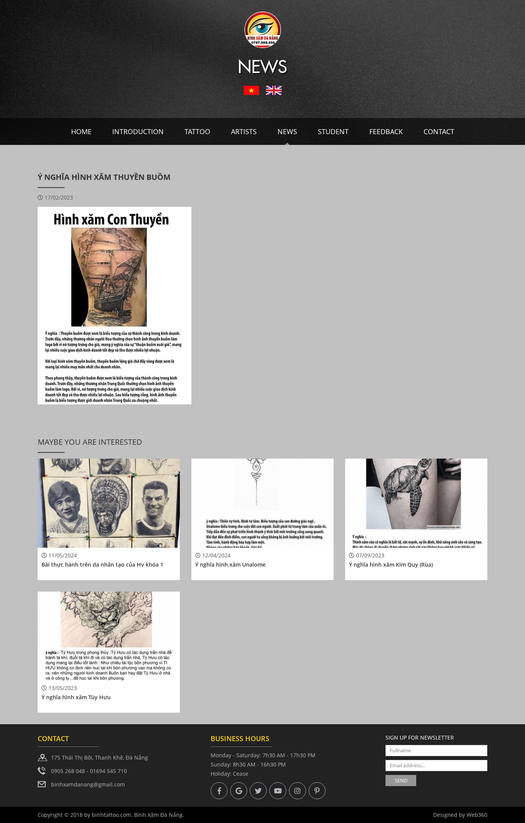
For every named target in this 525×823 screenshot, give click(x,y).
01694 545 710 (108, 771)
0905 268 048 (68, 771)
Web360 (477, 814)
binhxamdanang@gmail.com (88, 784)
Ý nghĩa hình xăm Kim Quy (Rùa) (391, 564)
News (287, 131)
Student (333, 131)
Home (81, 131)
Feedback (386, 131)
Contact (439, 131)
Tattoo (197, 131)
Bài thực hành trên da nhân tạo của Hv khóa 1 (102, 564)
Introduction (138, 131)
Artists (244, 131)
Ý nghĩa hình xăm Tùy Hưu (76, 697)
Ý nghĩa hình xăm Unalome (230, 564)
